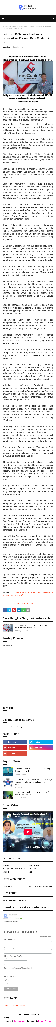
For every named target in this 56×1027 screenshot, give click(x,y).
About (26, 1014)
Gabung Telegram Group (12, 727)
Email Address (10, 939)
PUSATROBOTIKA (36, 865)
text (8, 983)
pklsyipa (6, 47)
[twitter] (41, 742)
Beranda (6, 27)
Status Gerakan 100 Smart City (14, 900)
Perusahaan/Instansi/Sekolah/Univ (19, 968)
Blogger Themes (44, 1021)
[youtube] (15, 753)
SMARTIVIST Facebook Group (40, 886)
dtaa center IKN (14, 604)
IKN (22, 604)
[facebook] (15, 742)
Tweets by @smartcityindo (14, 1005)
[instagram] (41, 747)
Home (19, 1014)
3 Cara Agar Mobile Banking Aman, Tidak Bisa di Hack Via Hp (32, 793)
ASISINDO (7, 872)
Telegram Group (9, 886)
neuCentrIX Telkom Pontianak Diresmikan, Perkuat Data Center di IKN (31, 626)
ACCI (30, 872)
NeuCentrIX (14, 27)
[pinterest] (15, 747)
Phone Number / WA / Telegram (13, 957)
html (8, 980)
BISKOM (6, 865)
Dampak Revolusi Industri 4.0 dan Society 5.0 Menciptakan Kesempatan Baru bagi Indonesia (33, 782)
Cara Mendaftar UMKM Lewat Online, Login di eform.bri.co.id (33, 769)
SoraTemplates (19, 1021)
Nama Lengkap (10, 948)
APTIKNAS (33, 869)
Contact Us (35, 1014)
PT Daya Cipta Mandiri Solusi (14, 869)
